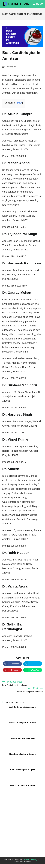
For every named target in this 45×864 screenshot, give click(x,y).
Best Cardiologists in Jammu (22, 754)
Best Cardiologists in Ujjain (22, 770)
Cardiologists (11, 67)
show (19, 103)
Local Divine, (30, 860)
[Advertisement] (22, 823)
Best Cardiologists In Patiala (22, 738)
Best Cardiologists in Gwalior (22, 723)
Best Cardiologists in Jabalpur (22, 707)
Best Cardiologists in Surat (22, 785)
